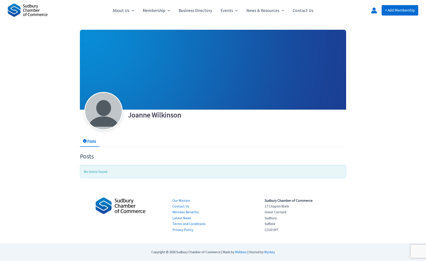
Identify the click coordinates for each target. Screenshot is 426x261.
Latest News (181, 218)
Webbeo (241, 252)
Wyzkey (269, 252)
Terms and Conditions (189, 223)
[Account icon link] (374, 10)
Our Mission (181, 200)
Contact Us (180, 206)
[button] (131, 10)
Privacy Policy (182, 229)
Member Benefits (185, 212)
